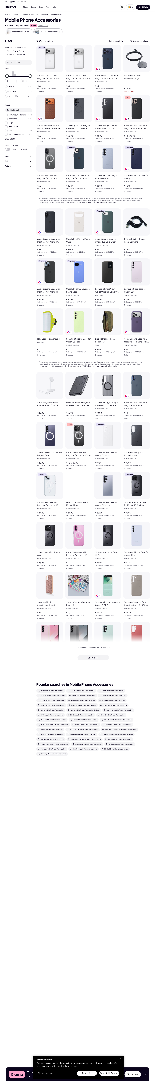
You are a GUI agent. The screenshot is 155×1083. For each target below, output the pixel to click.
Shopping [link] (16, 15)
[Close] (120, 1058)
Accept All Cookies (109, 1073)
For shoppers (10, 2)
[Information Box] (52, 41)
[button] (130, 7)
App (47, 7)
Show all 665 (10, 139)
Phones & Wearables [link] (31, 15)
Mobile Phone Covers (15, 51)
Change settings (46, 1073)
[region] (78, 1067)
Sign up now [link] (132, 1074)
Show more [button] (93, 658)
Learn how (43, 25)
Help (54, 7)
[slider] (7, 76)
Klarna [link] (7, 15)
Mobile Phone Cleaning (16, 54)
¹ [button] (47, 88)
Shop (41, 7)
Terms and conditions (95, 202)
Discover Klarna (29, 7)
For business (21, 2)
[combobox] (117, 41)
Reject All (87, 1073)
